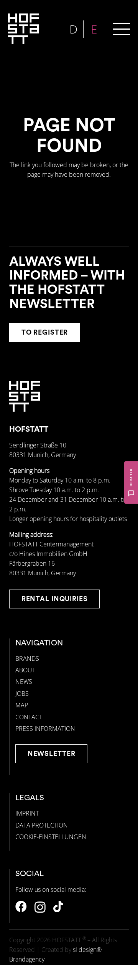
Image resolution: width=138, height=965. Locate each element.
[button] (121, 29)
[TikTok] (58, 906)
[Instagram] (40, 907)
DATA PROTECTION (41, 825)
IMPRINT (27, 813)
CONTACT (28, 717)
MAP (21, 705)
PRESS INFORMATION (45, 728)
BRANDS (27, 658)
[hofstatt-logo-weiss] (23, 28)
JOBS (22, 693)
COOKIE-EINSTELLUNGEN (50, 837)
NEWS (23, 681)
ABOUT (25, 670)
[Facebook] (21, 906)
